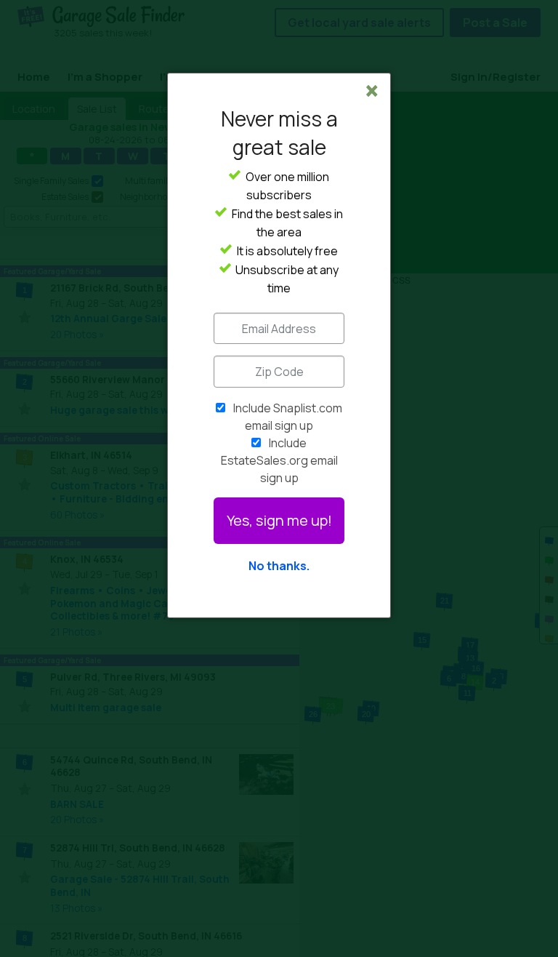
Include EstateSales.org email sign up (279, 460)
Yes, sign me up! (279, 520)
